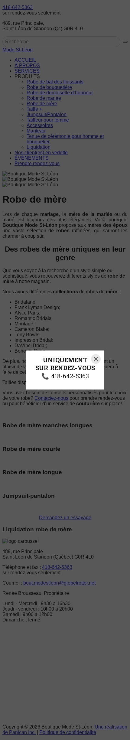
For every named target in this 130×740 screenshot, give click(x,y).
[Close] (96, 359)
